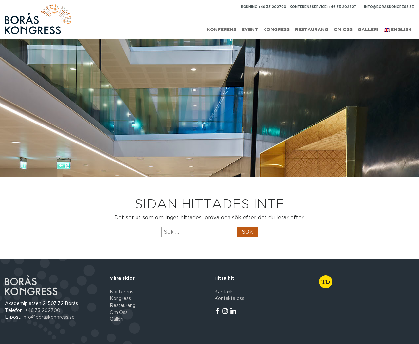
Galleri (368, 30)
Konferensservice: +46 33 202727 (323, 7)
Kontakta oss (229, 298)
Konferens (221, 30)
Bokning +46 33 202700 (263, 7)
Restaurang (311, 30)
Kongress (276, 30)
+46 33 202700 (42, 310)
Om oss (343, 30)
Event (250, 30)
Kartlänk (223, 292)
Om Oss (119, 312)
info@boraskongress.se (389, 7)
